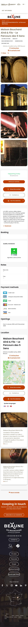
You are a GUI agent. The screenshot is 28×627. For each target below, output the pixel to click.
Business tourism (14, 569)
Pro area (14, 554)
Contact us (14, 539)
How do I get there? (14, 574)
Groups (14, 564)
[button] (24, 4)
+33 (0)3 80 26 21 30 (14, 536)
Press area (14, 559)
